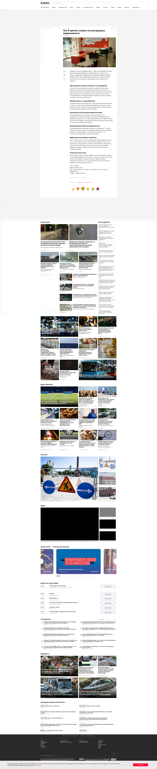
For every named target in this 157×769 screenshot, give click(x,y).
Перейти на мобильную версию (47, 755)
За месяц (114, 619)
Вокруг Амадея (53, 598)
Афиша (54, 7)
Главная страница (83, 741)
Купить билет (108, 586)
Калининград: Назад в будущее (57, 585)
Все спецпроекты (64, 741)
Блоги (71, 7)
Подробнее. (38, 765)
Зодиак (98, 7)
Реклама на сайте (67, 735)
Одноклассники (101, 744)
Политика (43, 745)
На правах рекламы (88, 182)
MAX (99, 743)
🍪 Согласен (140, 764)
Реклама (126, 7)
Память (113, 7)
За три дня (101, 619)
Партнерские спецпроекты (66, 742)
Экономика (43, 747)
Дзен (99, 747)
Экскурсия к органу (54, 607)
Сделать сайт (75, 735)
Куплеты (105, 7)
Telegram (100, 742)
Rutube (100, 745)
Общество (43, 743)
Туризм (78, 7)
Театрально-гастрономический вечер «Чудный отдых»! (63, 602)
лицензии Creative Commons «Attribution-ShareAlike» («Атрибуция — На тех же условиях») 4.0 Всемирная (97, 759)
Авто (42, 744)
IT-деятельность (90, 735)
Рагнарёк (51, 593)
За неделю (108, 619)
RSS (99, 748)
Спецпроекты (135, 7)
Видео (119, 7)
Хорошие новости (88, 7)
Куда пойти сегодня (83, 742)
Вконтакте (100, 741)
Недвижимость (80, 182)
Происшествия (63, 7)
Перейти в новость (96, 541)
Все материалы (45, 7)
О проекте (82, 735)
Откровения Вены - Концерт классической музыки (62, 611)
